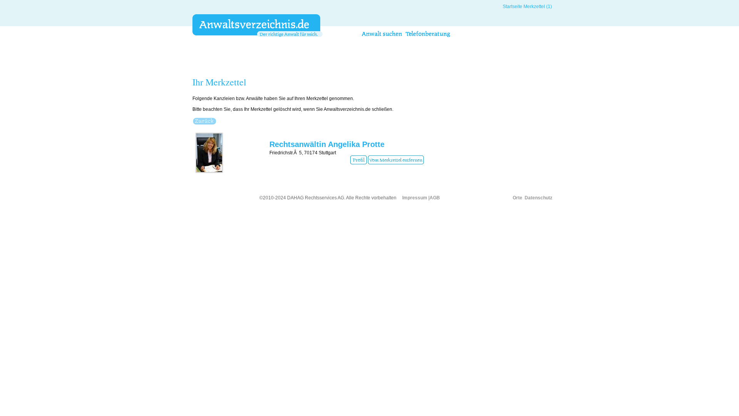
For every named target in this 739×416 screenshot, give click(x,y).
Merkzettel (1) (537, 6)
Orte (517, 197)
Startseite (512, 6)
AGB (435, 197)
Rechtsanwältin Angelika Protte (327, 144)
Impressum (414, 197)
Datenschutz (538, 197)
